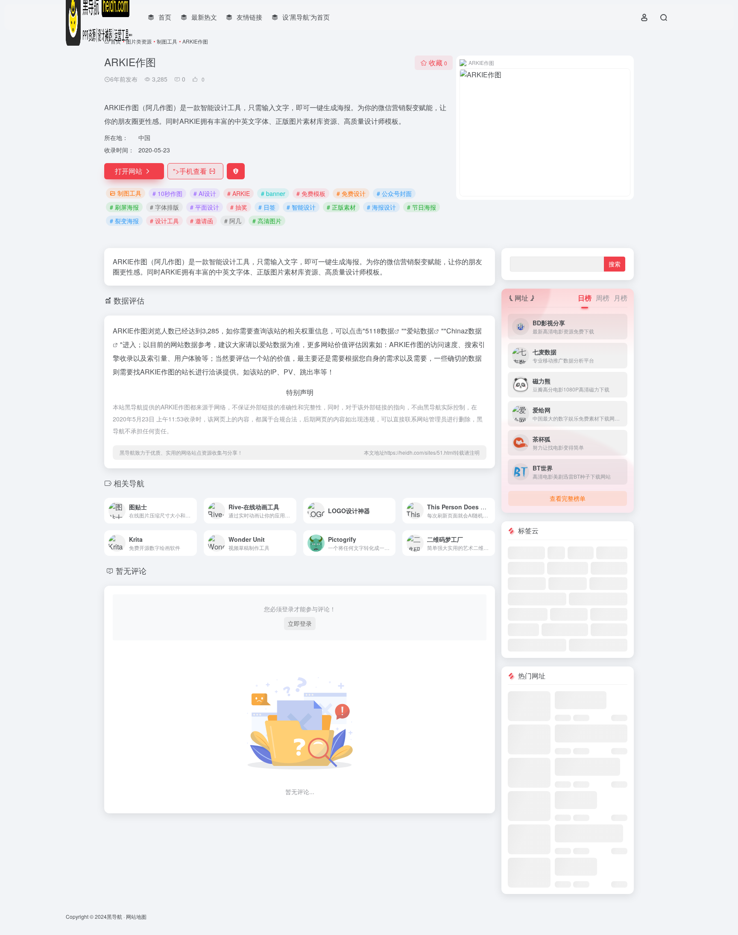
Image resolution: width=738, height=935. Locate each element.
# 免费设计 (351, 193)
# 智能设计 (301, 207)
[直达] (192, 510)
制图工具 (167, 41)
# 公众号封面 (394, 193)
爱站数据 (420, 331)
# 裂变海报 (124, 220)
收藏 (438, 62)
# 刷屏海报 (124, 207)
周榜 (602, 298)
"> (190, 171)
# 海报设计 (381, 207)
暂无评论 (131, 570)
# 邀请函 (201, 220)
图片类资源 (139, 41)
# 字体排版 (164, 207)
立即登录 (300, 623)
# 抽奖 (238, 207)
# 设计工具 (164, 220)
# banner (273, 193)
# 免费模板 (310, 193)
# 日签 (266, 207)
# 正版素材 (341, 207)
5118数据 (379, 331)
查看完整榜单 (568, 498)
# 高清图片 (266, 220)
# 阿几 (232, 220)
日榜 (585, 298)
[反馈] (236, 171)
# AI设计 (204, 193)
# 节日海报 (421, 207)
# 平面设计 (204, 207)
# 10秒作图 (167, 193)
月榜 (620, 298)
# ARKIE (238, 193)
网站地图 (136, 916)
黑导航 (114, 916)
